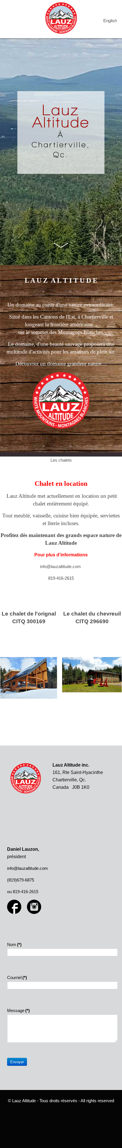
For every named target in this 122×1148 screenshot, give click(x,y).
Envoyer (17, 1061)
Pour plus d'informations (61, 554)
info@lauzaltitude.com (60, 566)
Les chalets (61, 460)
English (110, 20)
